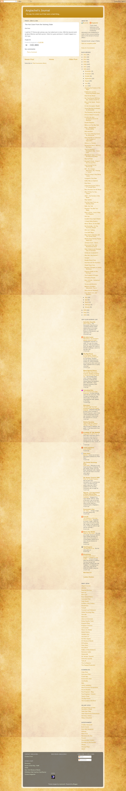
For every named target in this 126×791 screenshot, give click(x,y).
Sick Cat (87, 216)
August (87, 81)
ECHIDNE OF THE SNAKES (91, 432)
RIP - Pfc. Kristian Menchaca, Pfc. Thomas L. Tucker (92, 170)
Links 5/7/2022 (87, 449)
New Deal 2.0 (87, 572)
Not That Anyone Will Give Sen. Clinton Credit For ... (93, 98)
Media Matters (85, 632)
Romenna (27, 763)
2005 (85, 310)
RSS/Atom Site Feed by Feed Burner (35, 772)
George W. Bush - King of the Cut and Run (92, 162)
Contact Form (29, 756)
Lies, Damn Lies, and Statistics (91, 293)
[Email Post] (26, 45)
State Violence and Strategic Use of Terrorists (93, 249)
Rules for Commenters (88, 48)
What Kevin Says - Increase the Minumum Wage (93, 155)
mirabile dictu (85, 634)
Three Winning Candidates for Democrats (92, 109)
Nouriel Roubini (85, 689)
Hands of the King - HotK (32, 765)
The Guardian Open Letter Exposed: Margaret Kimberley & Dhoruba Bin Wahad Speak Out (91, 374)
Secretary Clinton (86, 715)
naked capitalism (88, 447)
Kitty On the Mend (90, 95)
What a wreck (87, 323)
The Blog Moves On (88, 548)
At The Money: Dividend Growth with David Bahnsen (91, 356)
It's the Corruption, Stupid (92, 106)
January (87, 307)
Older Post (73, 59)
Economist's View (88, 509)
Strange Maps (85, 747)
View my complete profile (88, 43)
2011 (85, 57)
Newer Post (29, 59)
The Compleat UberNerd (88, 700)
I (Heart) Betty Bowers (91, 221)
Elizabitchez (87, 554)
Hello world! (86, 465)
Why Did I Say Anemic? (91, 255)
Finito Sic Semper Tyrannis (90, 479)
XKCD (83, 749)
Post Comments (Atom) (39, 63)
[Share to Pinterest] (38, 45)
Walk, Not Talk (89, 206)
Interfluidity (84, 681)
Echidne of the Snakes (88, 603)
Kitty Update (88, 199)
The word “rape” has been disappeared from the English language (91, 408)
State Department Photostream (90, 713)
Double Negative (89, 122)
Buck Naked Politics (87, 597)
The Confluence (86, 663)
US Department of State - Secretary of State (88, 708)
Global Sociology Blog (87, 612)
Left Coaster (85, 627)
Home (51, 59)
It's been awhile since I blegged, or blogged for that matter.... (90, 557)
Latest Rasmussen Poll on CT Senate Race (92, 186)
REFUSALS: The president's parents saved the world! (91, 339)
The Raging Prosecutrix (88, 665)
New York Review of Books (32, 770)
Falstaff (85, 516)
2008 (85, 64)
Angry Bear (84, 672)
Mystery (85, 455)
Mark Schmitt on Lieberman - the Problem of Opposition (93, 139)
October (87, 76)
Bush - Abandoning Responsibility (90, 128)
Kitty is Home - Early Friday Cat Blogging (92, 213)
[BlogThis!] (32, 45)
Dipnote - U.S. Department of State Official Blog (91, 493)
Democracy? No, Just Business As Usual (91, 245)
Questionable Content (87, 740)
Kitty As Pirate (89, 158)
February (88, 304)
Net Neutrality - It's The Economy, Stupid (91, 226)
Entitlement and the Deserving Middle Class (92, 92)
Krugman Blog (85, 623)
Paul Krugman (87, 547)
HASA (26, 767)
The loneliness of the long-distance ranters (90, 519)
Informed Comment (87, 619)
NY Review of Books (87, 641)
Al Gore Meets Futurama (92, 114)
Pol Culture (84, 647)
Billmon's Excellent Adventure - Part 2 (91, 287)
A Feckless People (90, 277)
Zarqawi (87, 258)
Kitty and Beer (89, 131)
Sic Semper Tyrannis (87, 656)
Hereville (84, 614)
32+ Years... (86, 510)
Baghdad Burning (86, 590)
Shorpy (83, 744)
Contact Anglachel (30, 774)
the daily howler (88, 337)
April (86, 300)
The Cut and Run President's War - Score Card (92, 151)
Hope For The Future (89, 533)
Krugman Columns (86, 625)
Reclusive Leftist (86, 652)
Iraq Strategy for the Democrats (90, 165)
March (87, 302)
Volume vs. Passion (90, 143)
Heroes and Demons (91, 284)
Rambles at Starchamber (88, 742)
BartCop (83, 592)
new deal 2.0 (85, 636)
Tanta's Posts (85, 696)
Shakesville (84, 654)
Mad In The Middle (89, 532)
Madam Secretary (88, 422)
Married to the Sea (86, 736)
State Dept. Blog (86, 711)
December (88, 71)
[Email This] (31, 45)
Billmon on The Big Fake (92, 125)
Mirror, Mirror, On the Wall (92, 223)
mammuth (62, 784)
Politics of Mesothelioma (88, 649)
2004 (85, 312)
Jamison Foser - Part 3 (91, 242)
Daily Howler (85, 601)
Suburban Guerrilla (89, 322)
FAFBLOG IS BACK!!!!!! (91, 253)
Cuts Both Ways (89, 232)
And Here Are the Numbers (92, 262)
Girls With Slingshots (87, 729)
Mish (82, 683)
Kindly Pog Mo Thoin (87, 621)
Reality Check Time (90, 260)
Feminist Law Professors (88, 610)
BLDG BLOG (85, 727)
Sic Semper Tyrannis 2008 (91, 477)
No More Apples (86, 638)
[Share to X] (34, 45)
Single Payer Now (90, 265)
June (86, 86)
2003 (85, 315)
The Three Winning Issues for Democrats (92, 134)
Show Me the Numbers (91, 290)
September (88, 78)
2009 (85, 62)
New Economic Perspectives (89, 687)
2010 (85, 59)
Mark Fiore (84, 733)
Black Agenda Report (90, 370)
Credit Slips (84, 676)
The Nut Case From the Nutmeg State (91, 203)
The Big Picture (88, 354)
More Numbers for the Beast (93, 189)
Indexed (83, 731)
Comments (83, 760)
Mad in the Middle (86, 630)
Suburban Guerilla (86, 658)
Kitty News (88, 183)
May (86, 297)
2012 (85, 54)
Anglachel (95, 23)
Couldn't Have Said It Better (93, 219)
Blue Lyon (84, 594)
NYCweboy (84, 643)
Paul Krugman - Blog (87, 692)
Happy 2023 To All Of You (90, 434)
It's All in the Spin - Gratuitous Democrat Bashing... (91, 119)
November (88, 73)
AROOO (83, 588)
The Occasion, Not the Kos (92, 112)
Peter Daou (86, 453)
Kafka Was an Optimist (91, 181)
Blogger (75, 784)
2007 (85, 66)
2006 (85, 69)
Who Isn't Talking (90, 230)
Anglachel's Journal (38, 10)
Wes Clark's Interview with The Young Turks (92, 235)
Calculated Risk (88, 390)
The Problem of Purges (91, 275)
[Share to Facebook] (36, 45)
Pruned (83, 738)
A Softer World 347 (86, 724)
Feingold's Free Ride (91, 178)
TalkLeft (83, 661)
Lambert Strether (88, 577)
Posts (81, 756)
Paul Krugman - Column (88, 694)
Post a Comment (32, 52)
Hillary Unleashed (86, 718)
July (86, 83)
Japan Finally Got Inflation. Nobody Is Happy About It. (90, 424)
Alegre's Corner (86, 586)
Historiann (86, 405)
